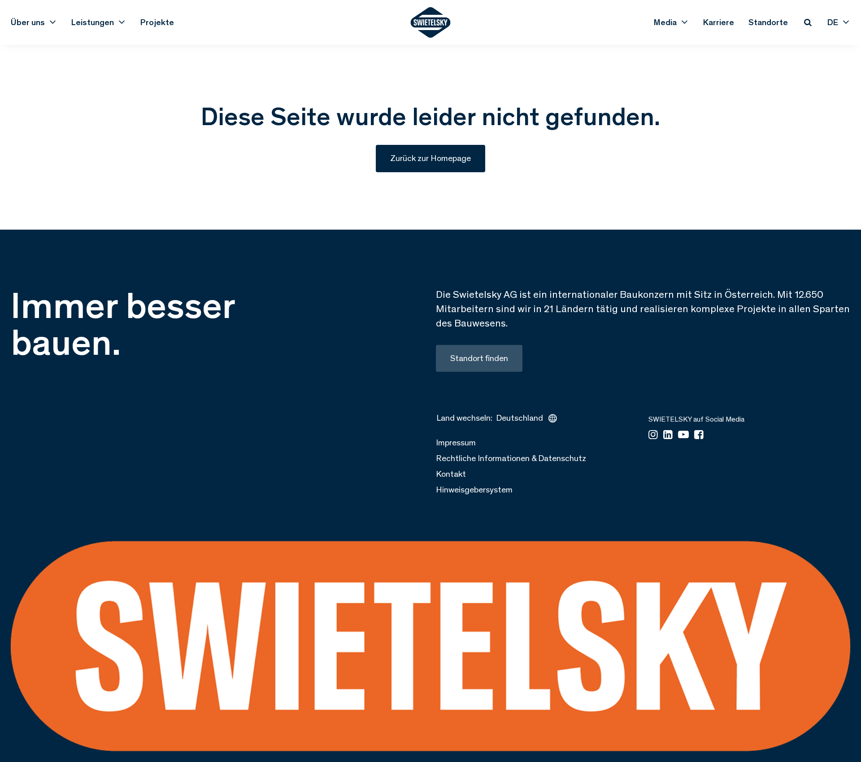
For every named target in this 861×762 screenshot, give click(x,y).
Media (665, 22)
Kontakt (451, 474)
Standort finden (479, 358)
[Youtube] (683, 435)
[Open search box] (807, 22)
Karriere (718, 22)
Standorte (768, 22)
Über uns (28, 22)
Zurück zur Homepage (430, 158)
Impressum (456, 442)
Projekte (157, 22)
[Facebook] (699, 435)
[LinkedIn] (668, 435)
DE (832, 22)
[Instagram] (653, 435)
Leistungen (92, 22)
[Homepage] (431, 22)
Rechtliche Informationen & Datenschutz (511, 458)
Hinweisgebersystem (474, 489)
